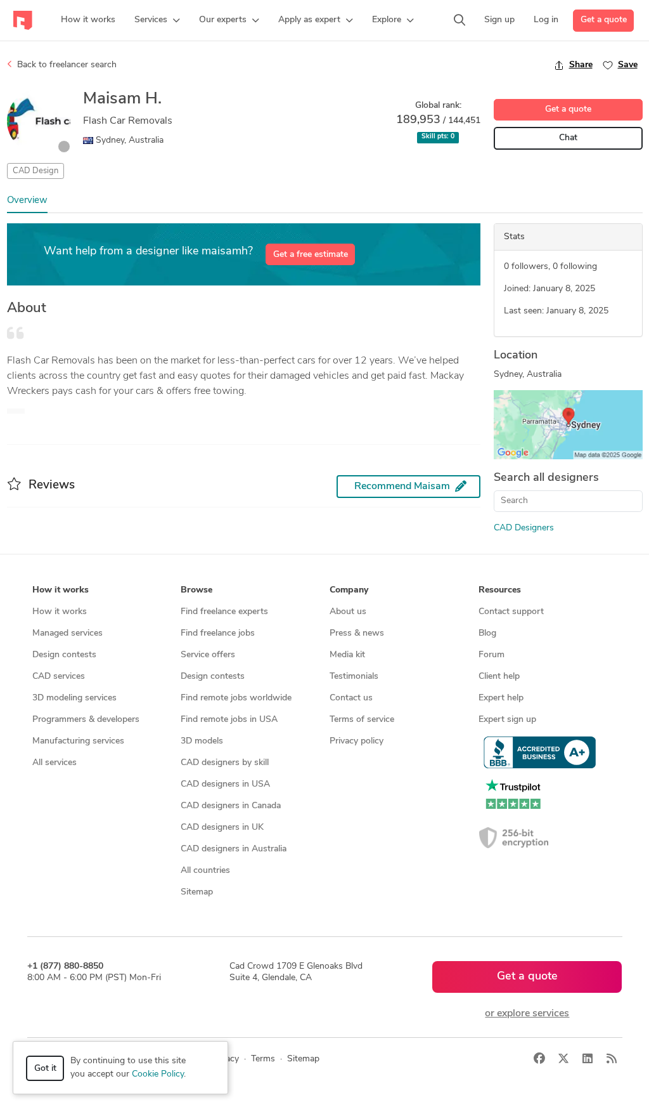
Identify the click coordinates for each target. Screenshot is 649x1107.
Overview (27, 201)
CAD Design (35, 171)
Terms (263, 1059)
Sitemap (197, 892)
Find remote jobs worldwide (236, 698)
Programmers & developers (85, 719)
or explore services (527, 1014)
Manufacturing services (78, 741)
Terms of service (362, 719)
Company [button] (349, 590)
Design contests (64, 655)
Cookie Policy (158, 1074)
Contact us (351, 698)
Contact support (511, 612)
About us (348, 612)
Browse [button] (196, 590)
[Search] (459, 20)
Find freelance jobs (218, 633)
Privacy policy (356, 741)
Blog (487, 633)
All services (54, 763)
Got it (45, 1068)
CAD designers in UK (222, 827)
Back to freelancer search (66, 65)
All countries (205, 870)
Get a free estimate (310, 254)
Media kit (347, 655)
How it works (59, 612)
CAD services (58, 676)
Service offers (208, 655)
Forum (491, 655)
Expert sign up (507, 719)
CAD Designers (524, 528)
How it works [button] (60, 590)
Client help (499, 676)
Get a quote (604, 20)
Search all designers (546, 478)
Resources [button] (500, 590)
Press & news (357, 633)
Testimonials (354, 676)
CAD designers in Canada (231, 806)
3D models (202, 741)
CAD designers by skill (225, 763)
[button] (157, 20)
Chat (568, 138)
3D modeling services (74, 698)
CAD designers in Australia (233, 849)
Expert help (501, 698)
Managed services (67, 633)
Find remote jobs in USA (229, 719)
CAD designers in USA (225, 784)
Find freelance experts (224, 612)
